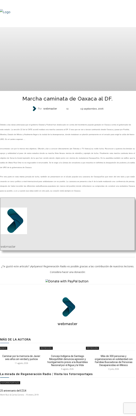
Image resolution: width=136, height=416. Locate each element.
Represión (67, 115)
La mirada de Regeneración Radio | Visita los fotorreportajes (46, 374)
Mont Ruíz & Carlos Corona (12, 394)
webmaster (50, 108)
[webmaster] (35, 108)
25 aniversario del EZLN (13, 390)
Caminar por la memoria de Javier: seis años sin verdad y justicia (21, 358)
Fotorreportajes (10, 382)
